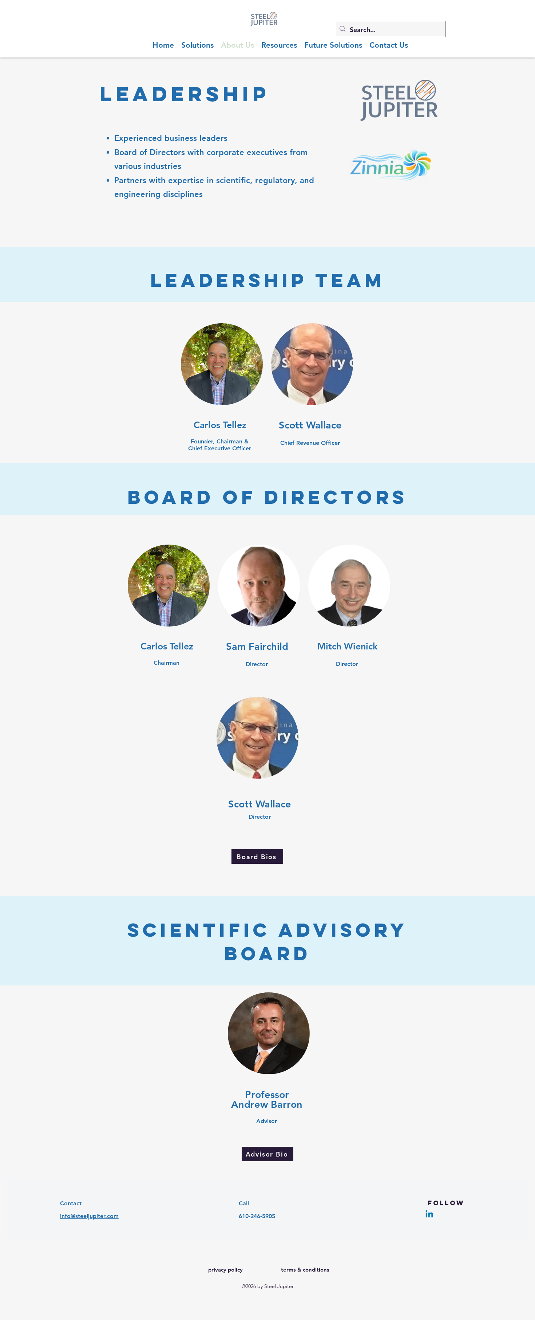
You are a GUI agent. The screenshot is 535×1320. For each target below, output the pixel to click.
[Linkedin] (429, 1214)
